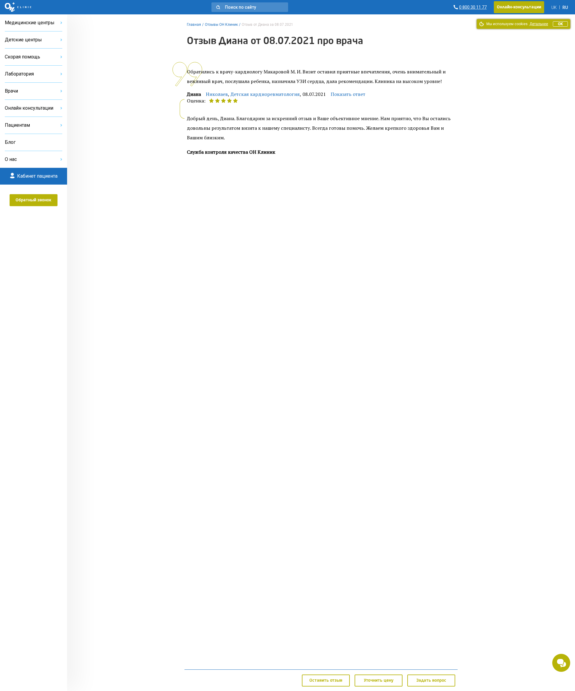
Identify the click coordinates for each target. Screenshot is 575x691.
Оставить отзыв (325, 680)
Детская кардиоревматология (265, 94)
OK (560, 24)
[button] (249, 7)
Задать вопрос (431, 680)
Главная (194, 24)
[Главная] (18, 7)
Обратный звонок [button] (34, 200)
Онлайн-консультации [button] (519, 7)
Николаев (217, 94)
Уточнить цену (379, 680)
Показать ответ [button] (348, 94)
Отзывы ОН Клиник (221, 24)
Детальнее (538, 24)
